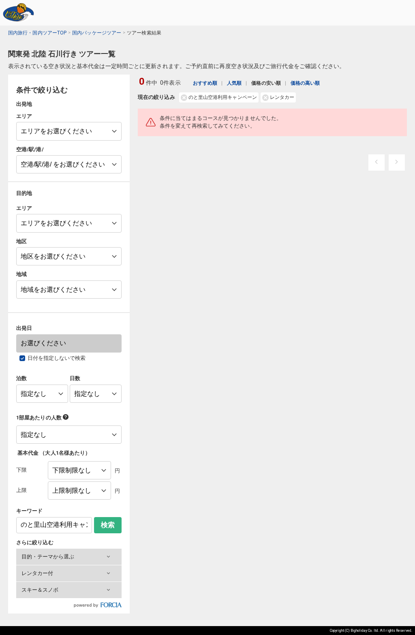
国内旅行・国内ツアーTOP (37, 33)
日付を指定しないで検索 (57, 358)
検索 (108, 525)
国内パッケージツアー (96, 33)
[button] (69, 557)
